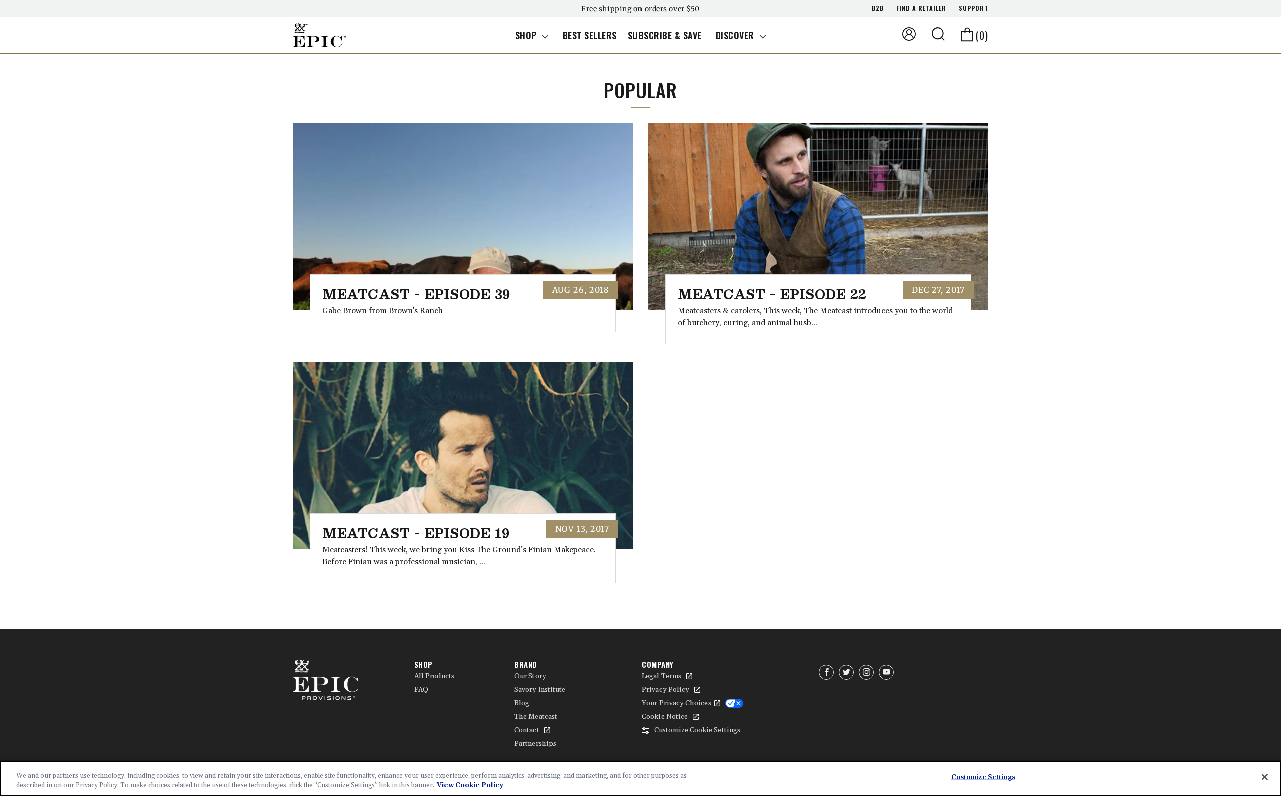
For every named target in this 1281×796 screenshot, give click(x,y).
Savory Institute (539, 689)
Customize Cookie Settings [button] (697, 730)
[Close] (1265, 777)
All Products (434, 676)
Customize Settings (983, 777)
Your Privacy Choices (676, 703)
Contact (526, 730)
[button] (938, 34)
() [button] (982, 35)
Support (973, 8)
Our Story (530, 676)
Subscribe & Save (665, 35)
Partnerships (535, 743)
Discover (736, 35)
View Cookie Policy (470, 785)
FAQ (421, 689)
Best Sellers (590, 35)
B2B (878, 8)
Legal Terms (661, 676)
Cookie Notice (665, 716)
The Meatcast (535, 716)
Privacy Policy (665, 689)
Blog (521, 703)
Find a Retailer (921, 8)
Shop (527, 35)
